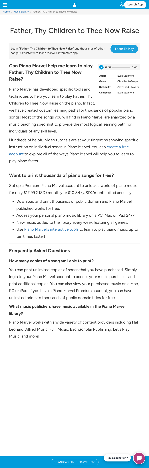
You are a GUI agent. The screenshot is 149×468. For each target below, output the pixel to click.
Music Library (21, 11)
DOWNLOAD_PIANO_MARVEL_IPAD (74, 462)
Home (6, 11)
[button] (5, 4)
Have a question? (117, 457)
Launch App (135, 4)
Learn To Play (124, 49)
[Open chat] (139, 458)
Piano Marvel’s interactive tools (51, 229)
